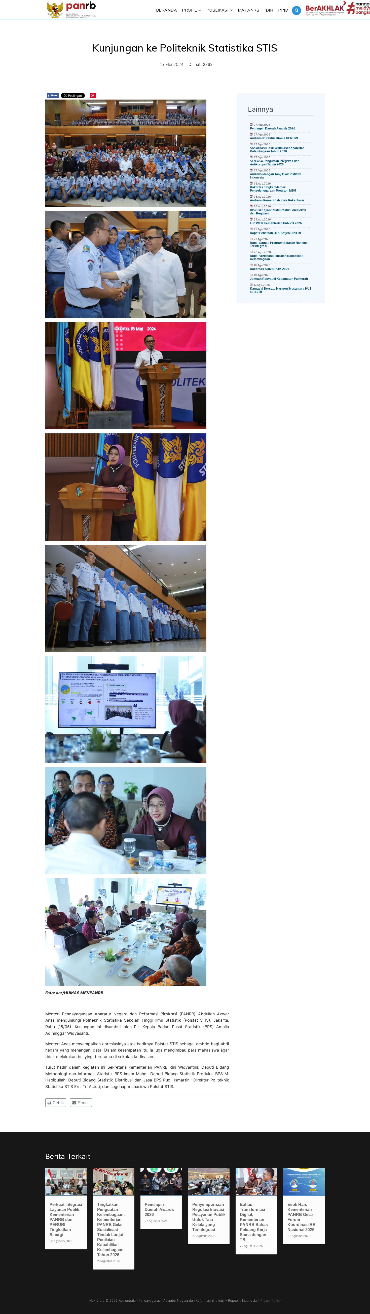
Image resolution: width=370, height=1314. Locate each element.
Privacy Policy (270, 1300)
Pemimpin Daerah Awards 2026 (272, 128)
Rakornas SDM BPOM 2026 (269, 269)
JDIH (268, 10)
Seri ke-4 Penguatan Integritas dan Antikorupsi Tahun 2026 (274, 162)
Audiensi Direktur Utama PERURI (274, 138)
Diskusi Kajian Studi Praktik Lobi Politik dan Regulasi (278, 211)
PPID (283, 10)
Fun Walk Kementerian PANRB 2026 (276, 223)
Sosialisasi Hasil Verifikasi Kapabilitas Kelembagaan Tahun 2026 (277, 149)
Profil (189, 10)
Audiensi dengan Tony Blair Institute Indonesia (275, 175)
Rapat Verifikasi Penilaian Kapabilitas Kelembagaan (276, 257)
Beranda (166, 10)
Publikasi (217, 10)
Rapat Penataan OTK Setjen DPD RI (275, 233)
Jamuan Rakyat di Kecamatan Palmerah (279, 279)
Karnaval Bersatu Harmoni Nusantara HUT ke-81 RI (280, 290)
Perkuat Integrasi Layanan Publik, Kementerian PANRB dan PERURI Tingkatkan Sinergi (66, 1219)
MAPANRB (249, 10)
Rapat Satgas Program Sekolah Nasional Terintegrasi (279, 244)
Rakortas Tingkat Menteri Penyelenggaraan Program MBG (273, 189)
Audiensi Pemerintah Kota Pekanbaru (277, 200)
